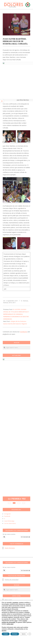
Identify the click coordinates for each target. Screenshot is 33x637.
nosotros (15, 602)
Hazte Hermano (10, 548)
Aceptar (6, 634)
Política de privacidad (11, 580)
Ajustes (24, 634)
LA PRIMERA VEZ (17, 498)
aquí (15, 620)
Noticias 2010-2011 (9, 302)
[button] (4, 537)
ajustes (4, 630)
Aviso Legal (8, 600)
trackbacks (23, 332)
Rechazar (14, 634)
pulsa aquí (10, 624)
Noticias (25, 301)
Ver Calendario (25, 537)
